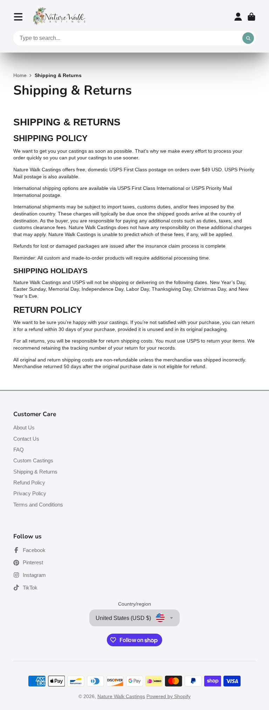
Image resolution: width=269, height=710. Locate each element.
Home (20, 75)
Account (238, 17)
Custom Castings (33, 460)
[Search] (248, 38)
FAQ (18, 450)
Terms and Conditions (38, 505)
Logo (59, 16)
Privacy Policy (29, 493)
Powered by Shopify (168, 696)
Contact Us (26, 439)
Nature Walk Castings (121, 696)
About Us (24, 427)
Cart (251, 17)
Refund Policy (29, 482)
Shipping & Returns (35, 472)
